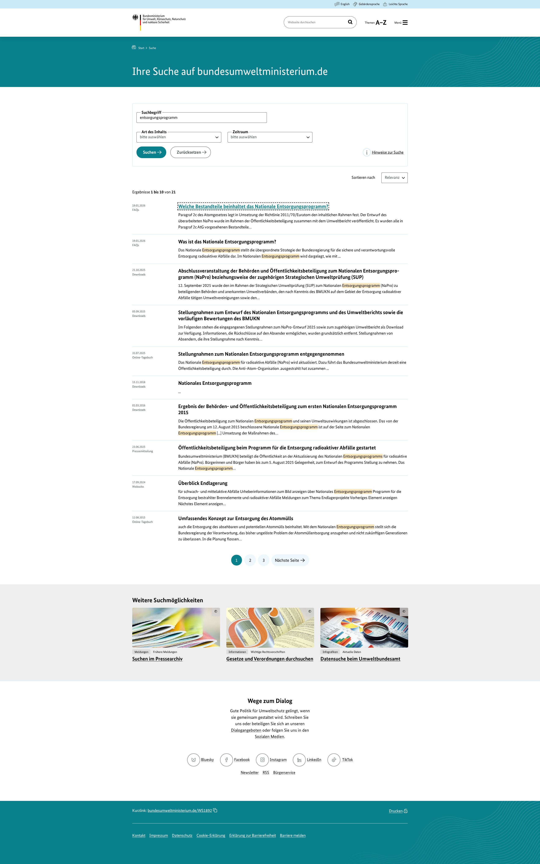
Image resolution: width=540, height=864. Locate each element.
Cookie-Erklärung (211, 835)
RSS (266, 772)
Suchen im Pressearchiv (157, 659)
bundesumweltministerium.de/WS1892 (180, 810)
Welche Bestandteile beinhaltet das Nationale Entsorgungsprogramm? (253, 206)
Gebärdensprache (369, 4)
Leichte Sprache (398, 4)
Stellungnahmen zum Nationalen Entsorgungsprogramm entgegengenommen (261, 354)
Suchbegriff (151, 112)
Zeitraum (240, 131)
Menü (397, 22)
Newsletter (250, 772)
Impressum (158, 835)
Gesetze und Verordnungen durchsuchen (269, 659)
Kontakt (138, 835)
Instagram (278, 759)
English (345, 4)
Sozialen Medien (269, 736)
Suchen (149, 152)
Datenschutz (182, 835)
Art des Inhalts (154, 131)
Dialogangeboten (246, 730)
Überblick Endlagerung (202, 483)
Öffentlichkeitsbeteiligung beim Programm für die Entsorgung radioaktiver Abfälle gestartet (277, 448)
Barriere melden (293, 835)
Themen (370, 24)
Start (141, 48)
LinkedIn (314, 759)
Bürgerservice (284, 772)
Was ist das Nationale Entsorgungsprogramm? (227, 242)
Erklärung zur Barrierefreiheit (252, 835)
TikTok (347, 759)
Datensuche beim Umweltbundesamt (360, 659)
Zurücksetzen (189, 152)
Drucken (396, 810)
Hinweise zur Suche (388, 152)
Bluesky (207, 759)
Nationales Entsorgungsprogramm (215, 383)
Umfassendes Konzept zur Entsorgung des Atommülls (235, 518)
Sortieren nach (363, 177)
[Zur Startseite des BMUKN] (162, 23)
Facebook (242, 759)
